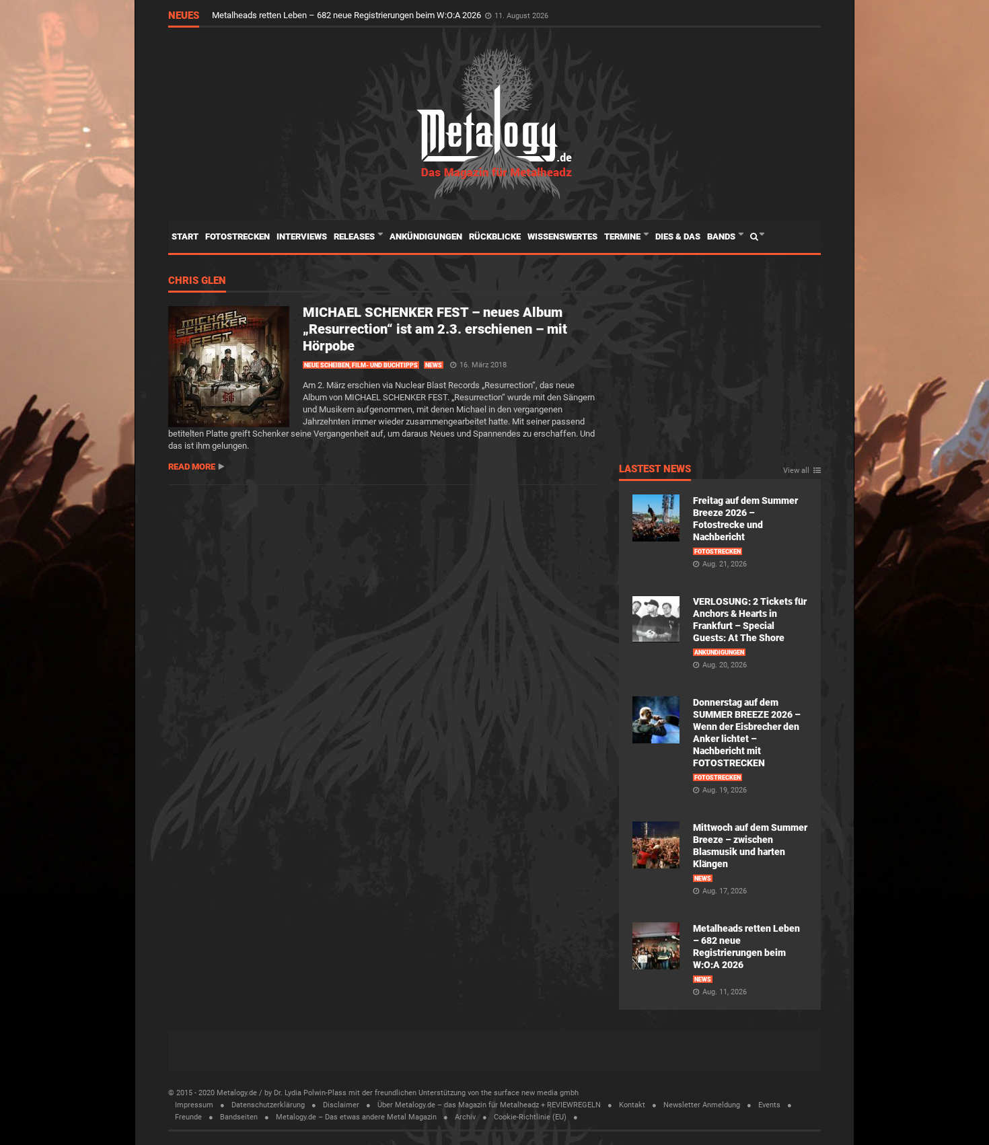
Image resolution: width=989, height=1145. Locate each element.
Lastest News (655, 469)
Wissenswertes (562, 236)
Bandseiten (239, 1117)
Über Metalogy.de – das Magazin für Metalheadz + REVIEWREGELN (489, 1105)
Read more (191, 466)
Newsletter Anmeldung (701, 1105)
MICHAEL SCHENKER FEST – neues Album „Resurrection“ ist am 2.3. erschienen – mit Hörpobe (435, 329)
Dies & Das (677, 236)
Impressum (194, 1105)
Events (769, 1105)
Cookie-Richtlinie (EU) (530, 1117)
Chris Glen (197, 281)
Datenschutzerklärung (268, 1105)
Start (185, 236)
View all (796, 471)
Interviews (302, 236)
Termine (623, 236)
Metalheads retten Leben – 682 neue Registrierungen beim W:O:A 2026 (347, 15)
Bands (722, 236)
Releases (355, 236)
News (433, 365)
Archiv (465, 1117)
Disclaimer (341, 1105)
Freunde (188, 1117)
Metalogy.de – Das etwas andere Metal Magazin (356, 1117)
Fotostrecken (237, 236)
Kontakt (632, 1105)
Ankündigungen (426, 236)
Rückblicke (495, 236)
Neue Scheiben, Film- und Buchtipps (361, 365)
